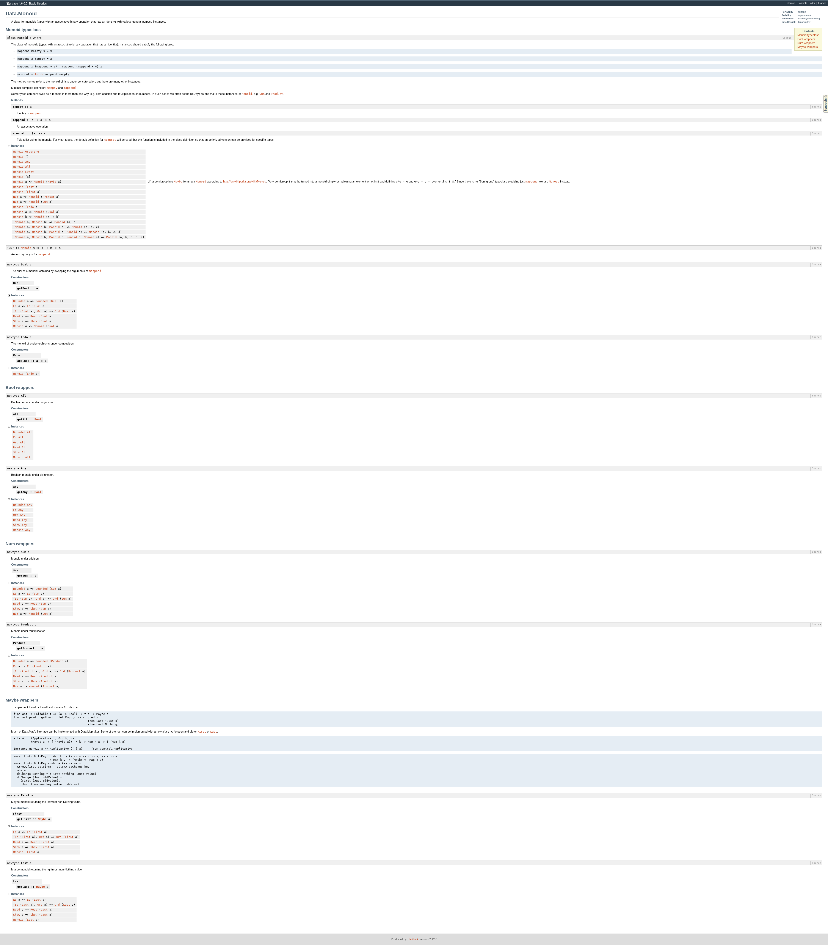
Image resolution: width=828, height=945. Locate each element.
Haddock (413, 939)
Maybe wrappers (807, 46)
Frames (822, 3)
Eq (15, 306)
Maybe (52, 181)
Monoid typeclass (808, 35)
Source (791, 3)
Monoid (247, 93)
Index (812, 3)
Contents (802, 3)
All (27, 166)
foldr (39, 74)
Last (30, 187)
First (31, 191)
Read (16, 316)
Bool (37, 419)
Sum (262, 93)
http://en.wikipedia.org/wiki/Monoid (244, 181)
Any (27, 161)
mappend (70, 87)
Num (15, 196)
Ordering (32, 151)
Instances (17, 145)
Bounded (19, 301)
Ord (39, 311)
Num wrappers (806, 43)
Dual (51, 212)
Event (29, 171)
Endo (30, 207)
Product (277, 93)
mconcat (110, 139)
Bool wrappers (806, 39)
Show (16, 321)
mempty (52, 87)
